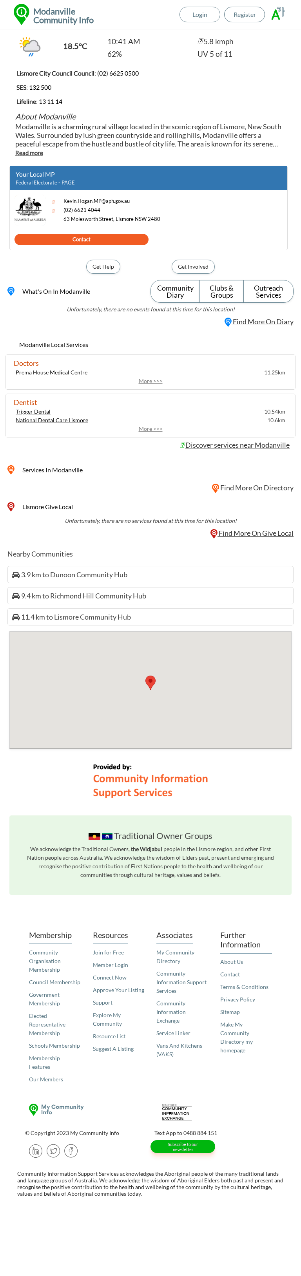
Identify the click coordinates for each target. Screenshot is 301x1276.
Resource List (109, 1036)
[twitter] (53, 1150)
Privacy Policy (237, 999)
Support (102, 1002)
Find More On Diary (263, 321)
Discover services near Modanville (237, 445)
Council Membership (54, 982)
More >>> (151, 381)
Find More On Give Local (256, 533)
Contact (82, 239)
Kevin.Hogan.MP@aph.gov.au (96, 201)
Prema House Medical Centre (51, 372)
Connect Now (110, 977)
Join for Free (108, 952)
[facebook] (71, 1150)
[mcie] (215, 1112)
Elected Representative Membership (47, 1024)
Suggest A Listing (113, 1048)
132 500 (40, 87)
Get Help (103, 266)
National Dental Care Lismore (52, 420)
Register (245, 14)
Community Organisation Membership (45, 961)
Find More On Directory (256, 487)
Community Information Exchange (171, 1012)
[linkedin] (36, 1150)
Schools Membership (54, 1045)
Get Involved (193, 266)
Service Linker (173, 1033)
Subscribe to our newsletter (183, 1147)
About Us (231, 961)
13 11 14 (50, 101)
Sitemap (230, 1012)
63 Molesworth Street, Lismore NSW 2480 (111, 219)
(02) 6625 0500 (118, 73)
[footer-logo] (85, 1109)
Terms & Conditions (244, 986)
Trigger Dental (33, 411)
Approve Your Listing (118, 990)
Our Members (46, 1079)
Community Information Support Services (181, 982)
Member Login (110, 965)
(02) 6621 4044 (81, 210)
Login (199, 14)
